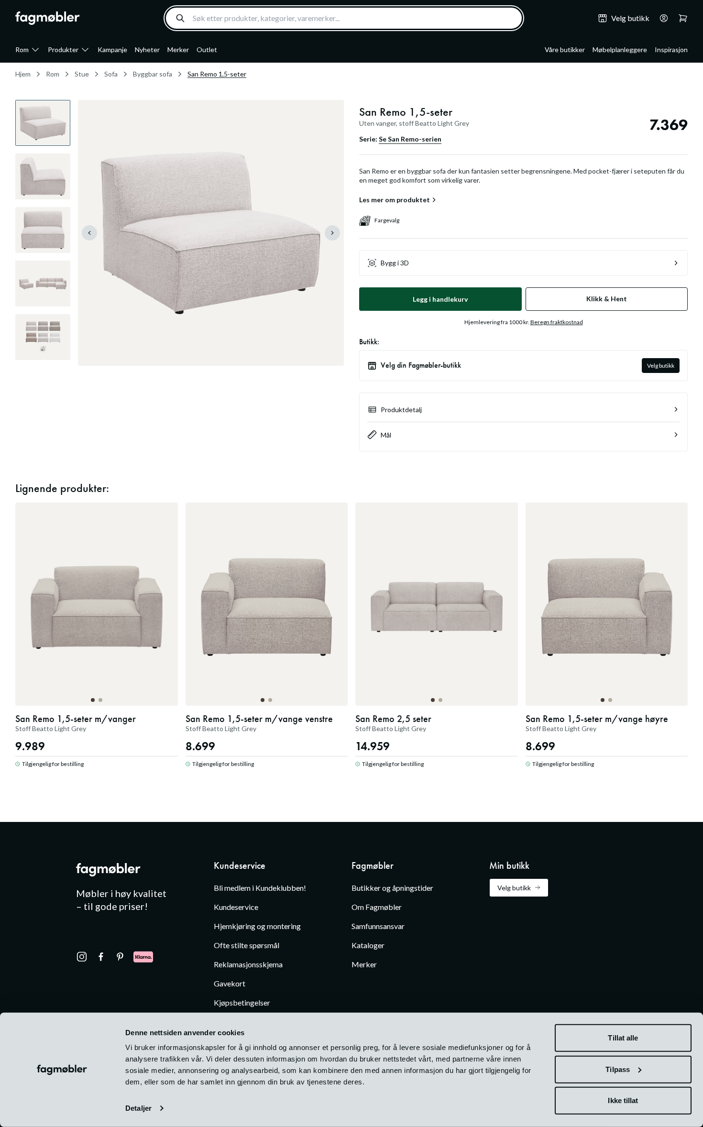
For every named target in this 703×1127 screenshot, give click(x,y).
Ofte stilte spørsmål (246, 945)
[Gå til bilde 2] (100, 700)
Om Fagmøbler (377, 906)
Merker (178, 49)
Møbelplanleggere (620, 49)
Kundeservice (236, 906)
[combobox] (344, 18)
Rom (22, 49)
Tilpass (617, 1069)
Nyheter (147, 49)
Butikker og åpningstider (392, 887)
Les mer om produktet (394, 200)
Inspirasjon (671, 49)
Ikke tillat (623, 1100)
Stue (82, 74)
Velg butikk (660, 365)
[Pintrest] (120, 957)
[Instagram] (82, 957)
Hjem (23, 74)
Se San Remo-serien (410, 139)
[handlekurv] (661, 18)
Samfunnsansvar (378, 925)
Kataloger (368, 945)
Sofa (111, 74)
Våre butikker (565, 49)
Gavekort (229, 983)
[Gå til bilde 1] (93, 700)
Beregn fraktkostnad (556, 322)
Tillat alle (623, 1038)
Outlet (207, 49)
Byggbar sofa (152, 74)
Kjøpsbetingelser (242, 1002)
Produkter (63, 49)
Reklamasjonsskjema (248, 964)
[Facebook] (101, 957)
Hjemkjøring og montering (257, 925)
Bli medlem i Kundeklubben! (260, 887)
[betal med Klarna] (143, 957)
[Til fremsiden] (47, 18)
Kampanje (112, 49)
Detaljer (138, 1108)
